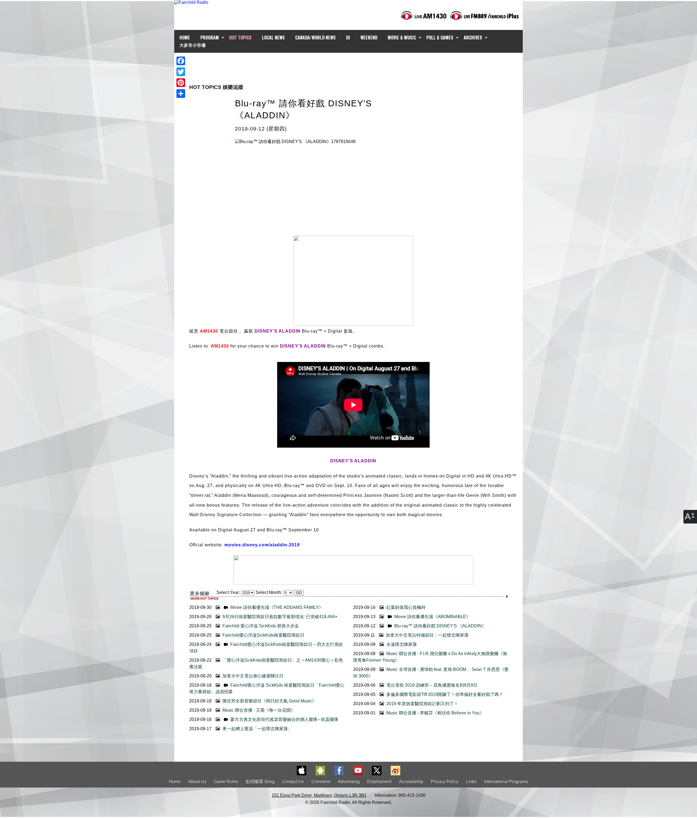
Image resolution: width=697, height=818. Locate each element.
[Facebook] (180, 60)
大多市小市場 (192, 45)
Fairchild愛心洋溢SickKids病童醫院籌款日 (262, 635)
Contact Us (293, 781)
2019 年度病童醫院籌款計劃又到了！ (421, 703)
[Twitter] (180, 71)
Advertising (349, 781)
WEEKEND (368, 37)
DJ (348, 37)
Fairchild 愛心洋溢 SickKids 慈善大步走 (260, 626)
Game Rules (226, 781)
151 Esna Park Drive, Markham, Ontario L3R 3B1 (319, 795)
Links (471, 781)
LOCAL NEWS (273, 37)
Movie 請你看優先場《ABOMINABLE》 (431, 616)
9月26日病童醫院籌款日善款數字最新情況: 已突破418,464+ (279, 616)
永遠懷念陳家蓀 (401, 644)
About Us (197, 781)
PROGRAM (209, 37)
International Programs (506, 781)
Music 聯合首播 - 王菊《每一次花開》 (258, 710)
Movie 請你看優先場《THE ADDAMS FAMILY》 (276, 607)
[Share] (180, 93)
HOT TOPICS (240, 37)
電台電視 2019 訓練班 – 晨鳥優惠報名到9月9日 (431, 685)
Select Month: (269, 592)
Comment (320, 781)
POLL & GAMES (439, 37)
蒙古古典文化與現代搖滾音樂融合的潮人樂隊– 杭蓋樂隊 (283, 719)
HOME (184, 37)
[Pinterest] (180, 82)
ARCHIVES (473, 37)
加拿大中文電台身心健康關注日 (252, 676)
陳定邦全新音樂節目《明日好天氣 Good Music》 (268, 701)
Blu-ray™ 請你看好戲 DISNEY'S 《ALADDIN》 (439, 626)
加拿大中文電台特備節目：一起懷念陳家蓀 (427, 635)
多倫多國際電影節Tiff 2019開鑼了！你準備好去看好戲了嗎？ (444, 694)
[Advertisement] (353, 62)
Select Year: (228, 592)
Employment (379, 781)
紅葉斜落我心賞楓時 (405, 607)
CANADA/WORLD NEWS (315, 37)
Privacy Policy (444, 781)
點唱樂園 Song (261, 781)
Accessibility (411, 781)
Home (175, 781)
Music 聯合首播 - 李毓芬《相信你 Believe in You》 (434, 713)
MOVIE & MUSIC (402, 37)
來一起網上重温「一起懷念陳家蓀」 (256, 728)
